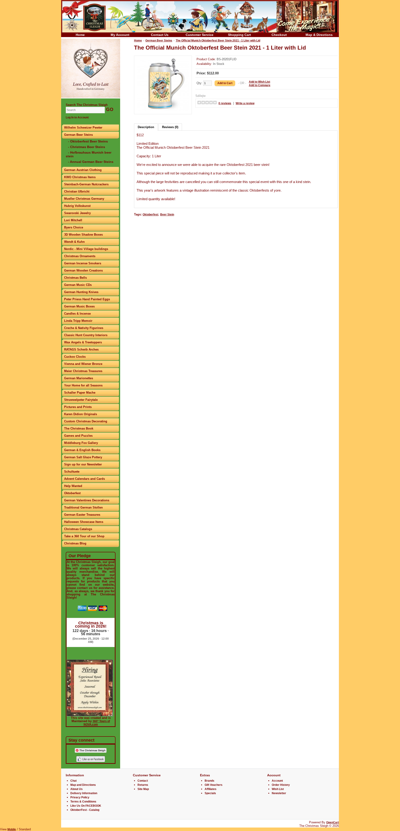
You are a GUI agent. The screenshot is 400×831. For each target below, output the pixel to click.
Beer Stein (167, 214)
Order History (281, 785)
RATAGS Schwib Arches (81, 349)
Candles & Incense (77, 313)
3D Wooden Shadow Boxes (83, 234)
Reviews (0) (170, 127)
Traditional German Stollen (83, 507)
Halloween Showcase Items (83, 522)
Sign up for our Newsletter (83, 464)
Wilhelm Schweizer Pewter (83, 127)
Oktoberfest (72, 493)
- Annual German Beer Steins (90, 162)
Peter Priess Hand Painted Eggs (87, 299)
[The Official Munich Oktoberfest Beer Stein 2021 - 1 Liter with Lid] (163, 110)
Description (146, 127)
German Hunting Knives (81, 292)
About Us (76, 789)
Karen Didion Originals (80, 414)
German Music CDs (78, 285)
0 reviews (225, 103)
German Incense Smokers (82, 263)
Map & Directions (319, 35)
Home (80, 35)
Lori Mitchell (73, 220)
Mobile (11, 829)
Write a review (245, 103)
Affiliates (210, 789)
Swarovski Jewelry (77, 213)
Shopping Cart (239, 35)
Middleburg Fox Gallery (81, 443)
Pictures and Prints (78, 407)
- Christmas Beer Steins (86, 147)
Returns (143, 785)
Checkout (279, 35)
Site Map (143, 789)
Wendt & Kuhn (74, 241)
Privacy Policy (79, 797)
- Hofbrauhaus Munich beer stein (88, 154)
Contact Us (160, 35)
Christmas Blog (75, 543)
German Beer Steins (78, 134)
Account (277, 780)
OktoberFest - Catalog (84, 810)
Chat (73, 780)
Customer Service (199, 35)
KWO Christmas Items (80, 177)
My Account (120, 35)
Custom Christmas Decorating (85, 421)
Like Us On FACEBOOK (85, 805)
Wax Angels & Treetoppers (83, 342)
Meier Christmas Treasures (83, 371)
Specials (210, 793)
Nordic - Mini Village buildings (86, 249)
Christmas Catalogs (78, 529)
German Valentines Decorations (86, 500)
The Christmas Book (78, 428)
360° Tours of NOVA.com (97, 723)
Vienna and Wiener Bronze (83, 364)
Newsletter (279, 793)
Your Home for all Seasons (83, 385)
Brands (209, 780)
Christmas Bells (75, 277)
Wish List (278, 789)
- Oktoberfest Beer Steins (88, 141)
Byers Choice (73, 227)
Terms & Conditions (83, 801)
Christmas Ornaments (79, 256)
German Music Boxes (79, 306)
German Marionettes (78, 378)
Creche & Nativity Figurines (83, 328)
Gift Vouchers (213, 785)
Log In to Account (77, 117)
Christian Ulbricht (76, 191)
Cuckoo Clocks (75, 356)
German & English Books (82, 450)
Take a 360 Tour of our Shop (84, 536)
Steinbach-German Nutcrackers (86, 184)
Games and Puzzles (78, 435)
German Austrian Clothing (83, 170)
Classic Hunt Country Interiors (85, 335)
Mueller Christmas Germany (84, 198)
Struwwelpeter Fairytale (81, 399)
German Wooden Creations (83, 270)
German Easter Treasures (82, 514)
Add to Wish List (259, 81)
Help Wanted (73, 486)
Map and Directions (83, 785)
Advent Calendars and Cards (84, 478)
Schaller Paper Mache (79, 392)
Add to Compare (259, 85)
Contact (143, 780)
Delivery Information (83, 793)
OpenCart (332, 822)
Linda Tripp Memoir (78, 320)
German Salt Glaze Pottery (83, 457)
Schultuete (71, 471)
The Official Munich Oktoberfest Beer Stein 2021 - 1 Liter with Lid (218, 40)
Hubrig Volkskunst (77, 206)
